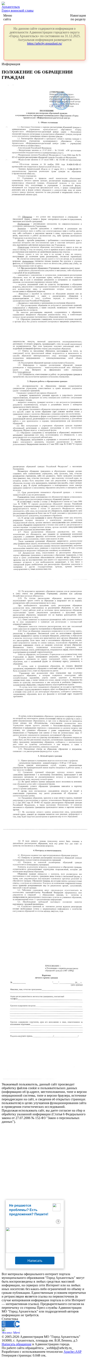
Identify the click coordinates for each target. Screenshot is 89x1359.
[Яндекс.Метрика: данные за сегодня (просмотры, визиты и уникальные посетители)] (11, 1330)
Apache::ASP (73, 1351)
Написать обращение (16, 1344)
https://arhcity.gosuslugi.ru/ (44, 43)
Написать (35, 1260)
